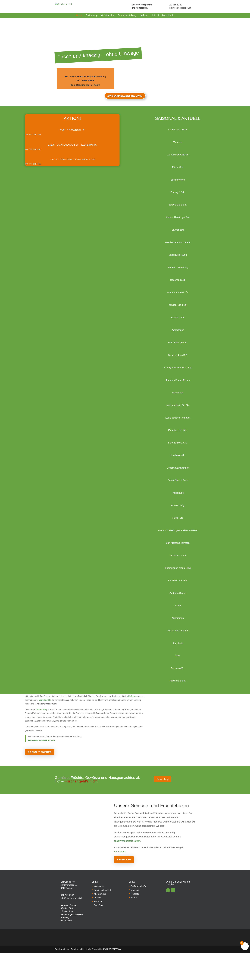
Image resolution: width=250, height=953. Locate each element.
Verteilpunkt (120, 851)
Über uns (135, 890)
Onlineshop (92, 15)
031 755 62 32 (175, 5)
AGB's (134, 898)
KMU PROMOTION (112, 949)
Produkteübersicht (102, 890)
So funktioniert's (39, 752)
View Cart (72, 122)
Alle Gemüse (100, 894)
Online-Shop (42, 710)
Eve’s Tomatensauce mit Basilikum (72, 159)
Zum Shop (162, 779)
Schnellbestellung (127, 15)
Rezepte (98, 901)
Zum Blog (98, 905)
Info (154, 15)
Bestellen (124, 859)
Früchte (97, 898)
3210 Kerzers (67, 888)
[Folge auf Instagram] (173, 890)
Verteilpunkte (107, 15)
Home (79, 15)
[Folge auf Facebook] (168, 890)
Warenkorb (99, 886)
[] (127, 6)
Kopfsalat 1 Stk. (178, 680)
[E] (57, 885)
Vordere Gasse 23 (69, 885)
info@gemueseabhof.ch (180, 8)
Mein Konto (168, 15)
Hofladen (144, 15)
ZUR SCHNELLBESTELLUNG (125, 95)
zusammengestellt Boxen (127, 841)
